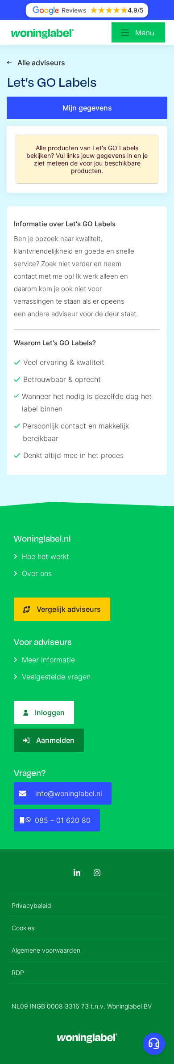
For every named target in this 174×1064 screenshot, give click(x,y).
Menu (144, 32)
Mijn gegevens (87, 107)
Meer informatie (48, 659)
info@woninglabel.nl (68, 793)
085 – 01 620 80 (63, 820)
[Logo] (44, 32)
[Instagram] (97, 873)
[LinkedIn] (77, 873)
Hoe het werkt (45, 556)
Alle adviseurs (41, 62)
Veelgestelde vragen (56, 676)
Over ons (37, 573)
